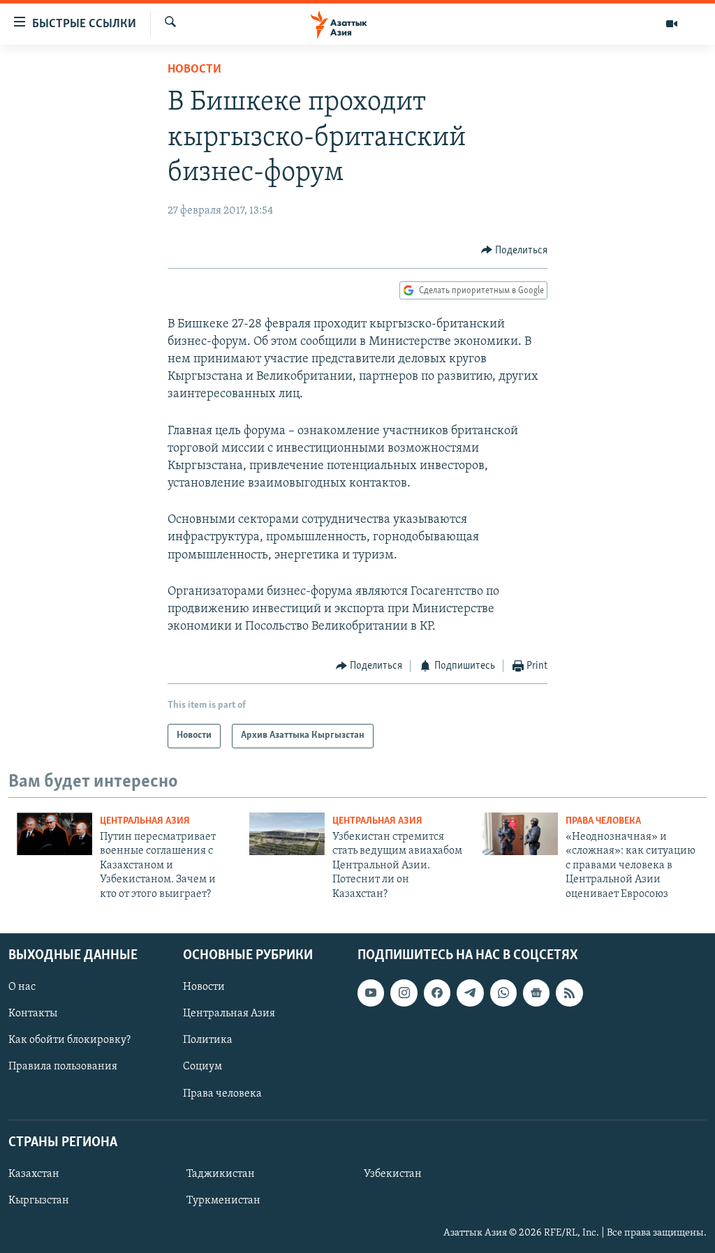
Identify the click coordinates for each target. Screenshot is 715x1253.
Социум (202, 1066)
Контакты (32, 1013)
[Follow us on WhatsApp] (503, 992)
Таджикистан (220, 1174)
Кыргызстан (38, 1200)
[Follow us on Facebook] (437, 992)
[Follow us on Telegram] (470, 992)
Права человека (603, 821)
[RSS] (569, 992)
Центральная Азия (145, 821)
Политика (208, 1040)
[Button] (514, 251)
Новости (194, 70)
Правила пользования (62, 1066)
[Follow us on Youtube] (371, 992)
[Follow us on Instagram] (403, 992)
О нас (22, 987)
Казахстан (33, 1174)
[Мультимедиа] (672, 24)
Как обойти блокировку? (69, 1040)
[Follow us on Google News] (536, 992)
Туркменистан (223, 1200)
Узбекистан (393, 1174)
